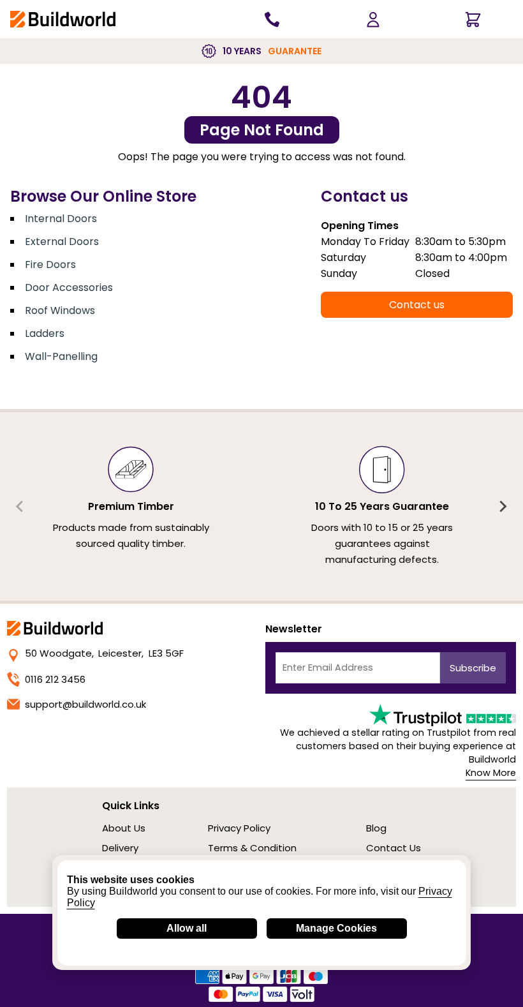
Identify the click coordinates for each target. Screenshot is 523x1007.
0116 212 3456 (55, 679)
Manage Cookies (336, 928)
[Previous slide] (20, 506)
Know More (491, 772)
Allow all (186, 928)
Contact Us (393, 847)
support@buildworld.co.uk (85, 704)
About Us (123, 828)
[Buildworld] (62, 19)
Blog (376, 828)
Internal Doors (61, 218)
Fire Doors (50, 264)
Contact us (417, 304)
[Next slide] (502, 506)
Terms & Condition (252, 847)
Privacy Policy (239, 828)
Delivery (120, 847)
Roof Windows (60, 310)
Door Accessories (69, 287)
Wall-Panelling (61, 356)
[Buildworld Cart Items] (473, 19)
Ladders (44, 333)
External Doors (62, 241)
